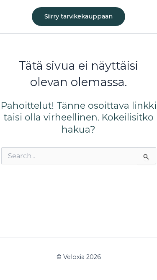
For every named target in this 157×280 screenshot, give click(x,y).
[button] (78, 16)
